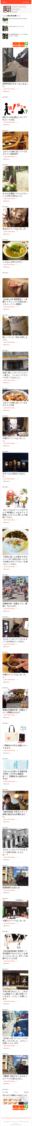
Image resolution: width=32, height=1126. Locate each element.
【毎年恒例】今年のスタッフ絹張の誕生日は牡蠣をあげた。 (14, 814)
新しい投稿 (5, 1092)
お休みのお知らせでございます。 (17, 26)
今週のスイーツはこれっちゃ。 (14, 675)
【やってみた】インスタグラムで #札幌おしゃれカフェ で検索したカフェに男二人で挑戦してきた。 (15, 513)
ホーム (16, 1092)
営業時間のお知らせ (11, 887)
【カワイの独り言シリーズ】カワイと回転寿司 (15, 152)
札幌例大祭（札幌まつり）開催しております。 (14, 604)
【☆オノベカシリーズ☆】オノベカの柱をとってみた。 (15, 640)
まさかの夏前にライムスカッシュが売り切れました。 (15, 194)
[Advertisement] (17, 100)
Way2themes (19, 1124)
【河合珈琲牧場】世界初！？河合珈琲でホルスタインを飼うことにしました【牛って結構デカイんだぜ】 (15, 955)
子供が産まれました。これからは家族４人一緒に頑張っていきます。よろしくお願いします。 (15, 995)
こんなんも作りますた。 (13, 261)
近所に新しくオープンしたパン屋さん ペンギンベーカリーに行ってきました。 (15, 375)
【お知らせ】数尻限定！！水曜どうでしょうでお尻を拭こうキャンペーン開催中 (15, 301)
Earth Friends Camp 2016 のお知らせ (18, 18)
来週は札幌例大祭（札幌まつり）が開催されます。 (14, 711)
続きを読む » (5, 97)
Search (26, 2)
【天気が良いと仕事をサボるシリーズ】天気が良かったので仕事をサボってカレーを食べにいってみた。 (15, 560)
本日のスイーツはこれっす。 (15, 228)
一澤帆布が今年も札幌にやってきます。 (14, 746)
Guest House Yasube (9, 89)
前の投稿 (26, 1092)
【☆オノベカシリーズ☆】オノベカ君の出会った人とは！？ (15, 852)
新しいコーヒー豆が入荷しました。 (14, 338)
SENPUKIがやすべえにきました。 (15, 85)
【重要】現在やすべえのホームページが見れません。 (14, 1077)
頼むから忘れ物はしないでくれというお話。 (15, 118)
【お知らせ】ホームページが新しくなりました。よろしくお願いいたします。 (15, 1040)
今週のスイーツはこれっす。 (15, 920)
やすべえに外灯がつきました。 (14, 474)
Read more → (6, 91)
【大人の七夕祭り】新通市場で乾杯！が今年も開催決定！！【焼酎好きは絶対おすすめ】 (14, 775)
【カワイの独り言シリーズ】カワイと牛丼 (15, 403)
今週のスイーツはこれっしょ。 (14, 439)
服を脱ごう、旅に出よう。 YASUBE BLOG (15, 1121)
